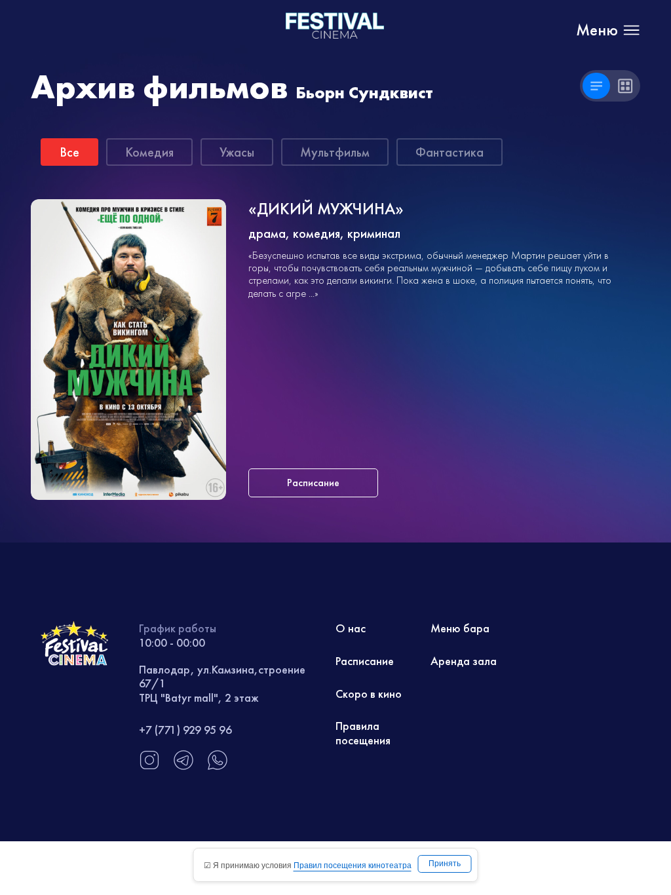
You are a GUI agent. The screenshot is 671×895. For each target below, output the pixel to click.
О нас (351, 628)
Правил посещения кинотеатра (353, 865)
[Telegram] (183, 767)
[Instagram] (149, 767)
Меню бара (460, 628)
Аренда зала (464, 660)
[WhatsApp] (217, 767)
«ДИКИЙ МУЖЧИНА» (326, 209)
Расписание (365, 660)
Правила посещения (363, 733)
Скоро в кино (369, 693)
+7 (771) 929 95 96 (185, 729)
